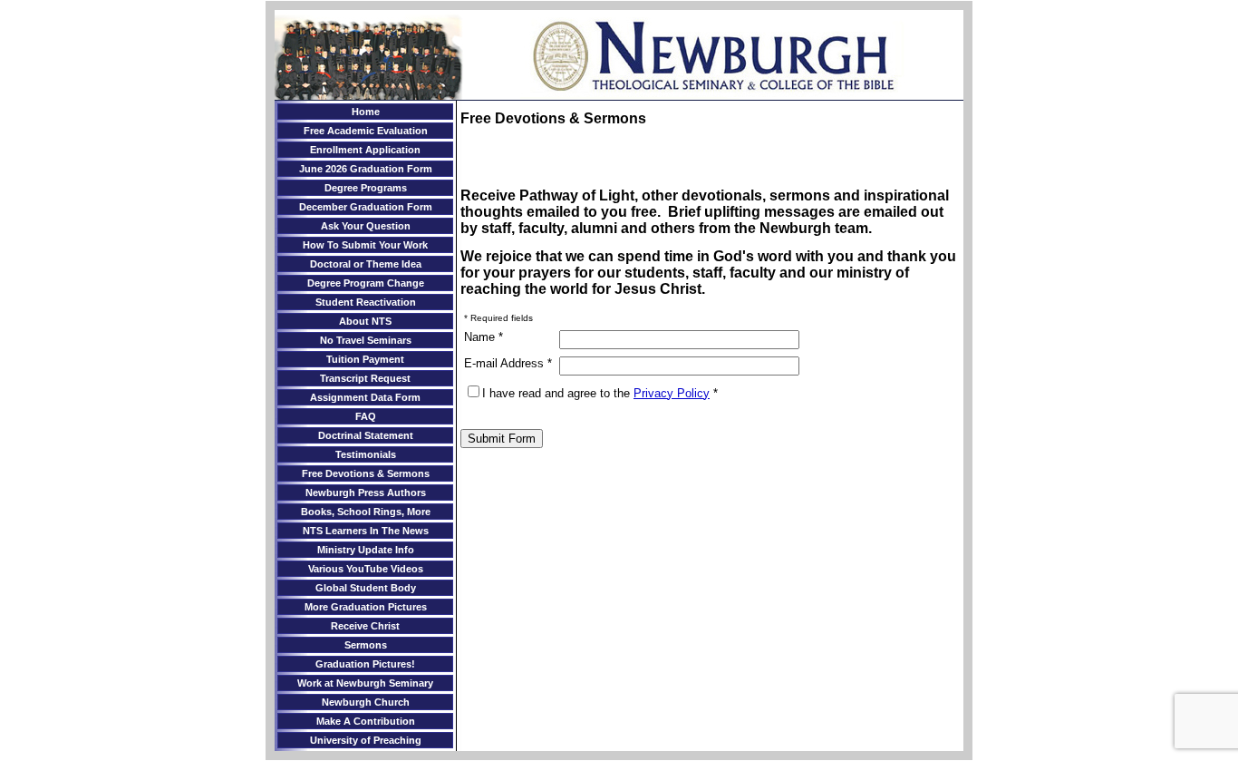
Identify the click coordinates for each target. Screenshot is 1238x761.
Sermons (365, 644)
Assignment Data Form (365, 397)
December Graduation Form (365, 206)
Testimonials (365, 454)
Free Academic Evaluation (366, 130)
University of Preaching (365, 740)
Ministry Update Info (365, 549)
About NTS (365, 321)
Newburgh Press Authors (365, 492)
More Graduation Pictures (366, 606)
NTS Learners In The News (366, 530)
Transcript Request (365, 378)
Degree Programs (365, 187)
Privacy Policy (672, 393)
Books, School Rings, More (365, 511)
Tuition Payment (365, 359)
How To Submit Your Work (365, 244)
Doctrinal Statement (365, 435)
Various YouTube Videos (365, 568)
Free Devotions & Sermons (366, 473)
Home (366, 111)
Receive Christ (365, 625)
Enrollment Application (365, 149)
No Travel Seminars (365, 340)
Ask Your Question (366, 225)
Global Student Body (365, 587)
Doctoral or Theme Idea (365, 264)
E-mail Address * (508, 363)
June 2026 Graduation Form (365, 168)
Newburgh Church (366, 702)
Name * (483, 337)
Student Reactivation (365, 302)
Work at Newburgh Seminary (365, 683)
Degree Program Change (365, 283)
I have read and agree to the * (600, 393)
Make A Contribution (365, 721)
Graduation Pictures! (365, 664)
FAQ (365, 416)
